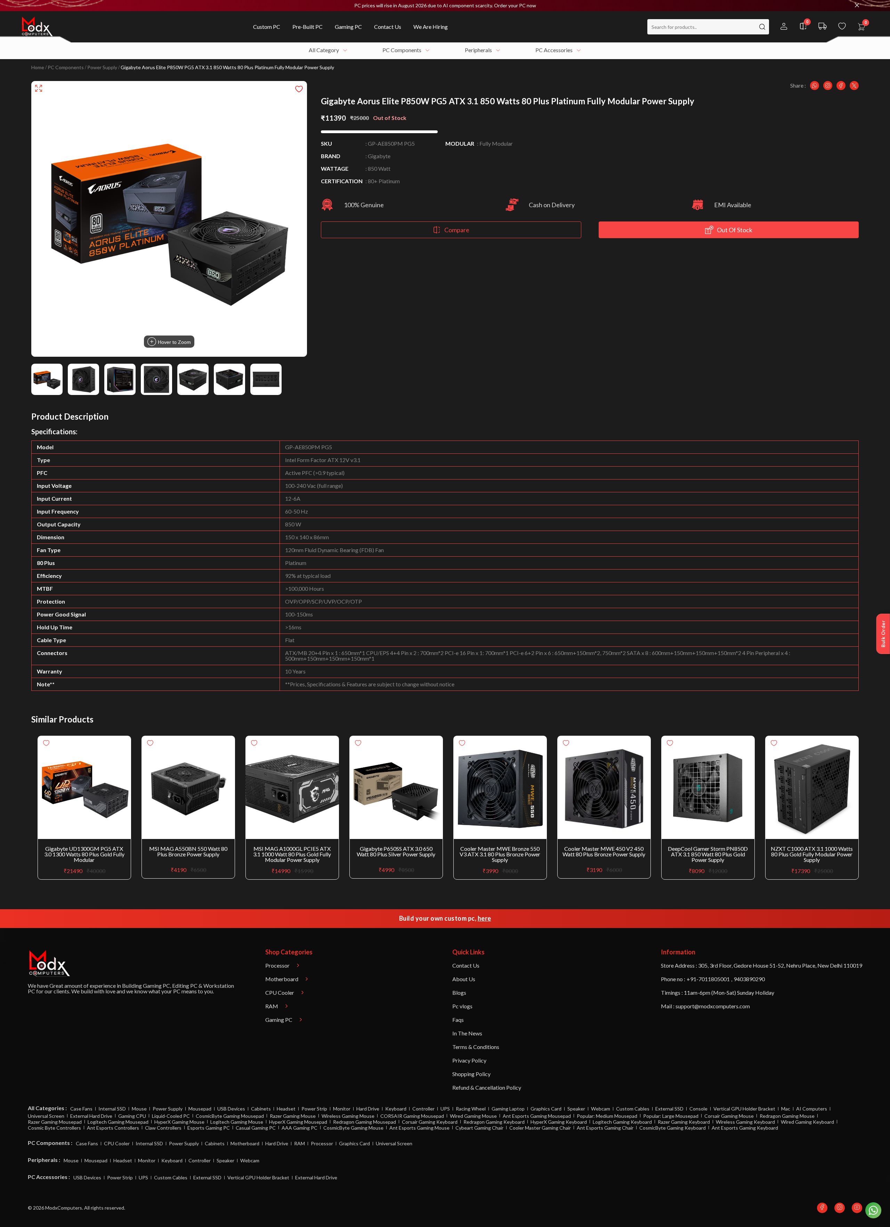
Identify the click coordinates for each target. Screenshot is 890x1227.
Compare (456, 230)
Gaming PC (156, 985)
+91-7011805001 (708, 979)
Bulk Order (883, 633)
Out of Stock (734, 230)
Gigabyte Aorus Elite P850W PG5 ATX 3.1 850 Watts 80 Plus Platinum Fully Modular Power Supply (227, 67)
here (484, 918)
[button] (445, 5)
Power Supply (102, 67)
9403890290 (749, 979)
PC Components (66, 67)
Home (37, 67)
